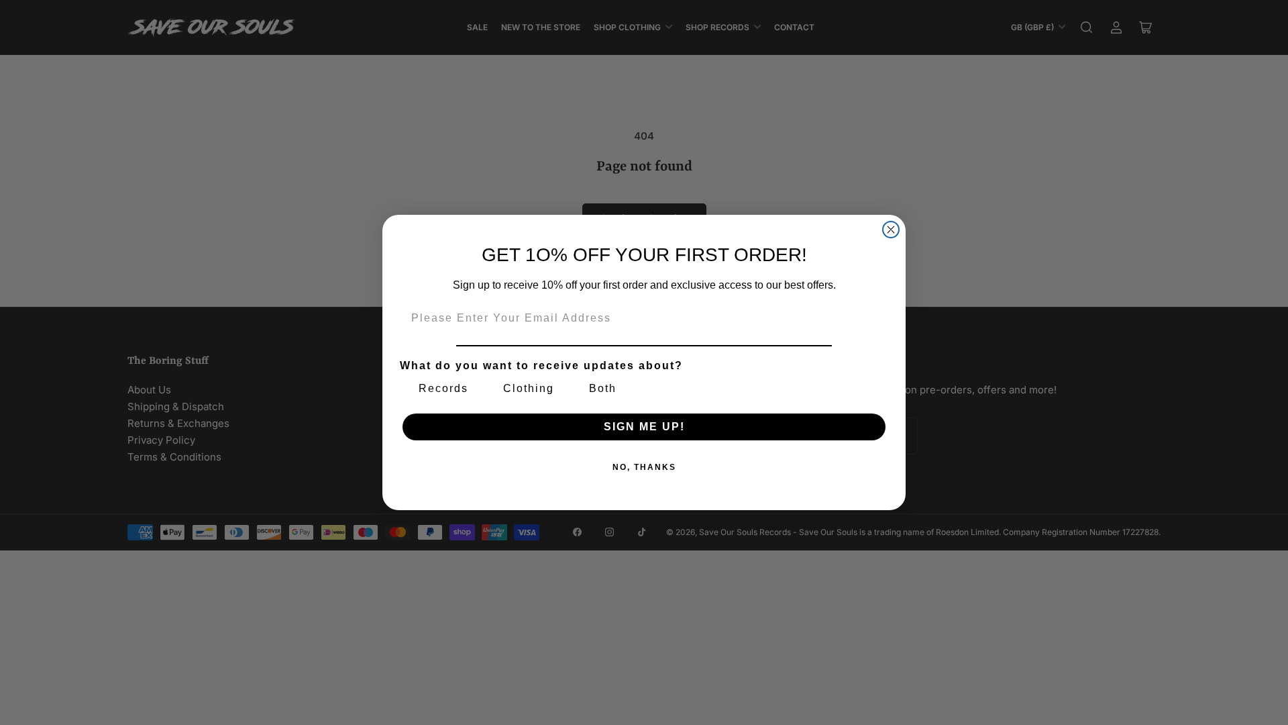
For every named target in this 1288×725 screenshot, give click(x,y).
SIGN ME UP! (644, 426)
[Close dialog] (891, 230)
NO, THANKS (644, 467)
